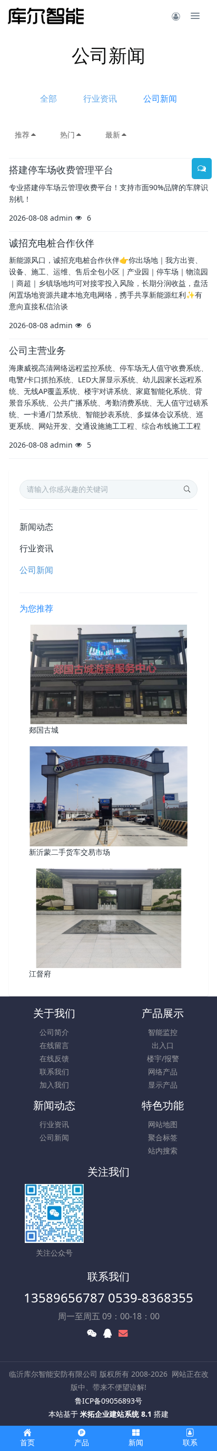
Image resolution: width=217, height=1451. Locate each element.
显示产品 (162, 1085)
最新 (112, 135)
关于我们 (54, 1013)
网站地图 (162, 1124)
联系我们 (54, 1072)
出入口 (163, 1045)
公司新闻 (160, 98)
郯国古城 (43, 730)
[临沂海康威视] (46, 16)
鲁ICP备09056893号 (108, 1401)
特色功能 (163, 1105)
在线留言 (54, 1045)
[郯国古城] (109, 673)
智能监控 (162, 1032)
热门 (67, 135)
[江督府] (109, 917)
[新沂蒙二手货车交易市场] (109, 796)
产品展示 (163, 1013)
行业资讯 (100, 98)
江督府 (40, 974)
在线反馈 (54, 1058)
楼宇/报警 (163, 1058)
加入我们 (54, 1085)
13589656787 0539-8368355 (108, 1297)
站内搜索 (162, 1151)
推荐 (22, 135)
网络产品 (162, 1072)
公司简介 (54, 1032)
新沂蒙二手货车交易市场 (69, 852)
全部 (48, 98)
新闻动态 (36, 526)
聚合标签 (162, 1137)
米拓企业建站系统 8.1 (116, 1414)
